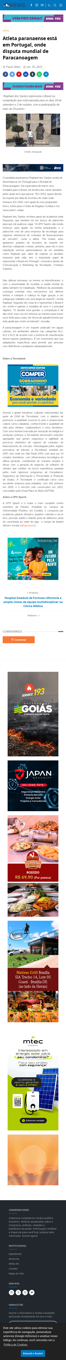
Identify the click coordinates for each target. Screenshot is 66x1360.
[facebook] (31, 5)
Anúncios (14, 1258)
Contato (13, 1268)
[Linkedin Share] (25, 74)
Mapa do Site (16, 1273)
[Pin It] (19, 74)
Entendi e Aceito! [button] (33, 1353)
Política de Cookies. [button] (16, 1344)
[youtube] (42, 5)
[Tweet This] (12, 74)
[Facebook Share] (5, 74)
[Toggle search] (55, 5)
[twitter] (32, 1292)
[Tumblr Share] (32, 74)
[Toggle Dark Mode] (49, 5)
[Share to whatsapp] (39, 74)
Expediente (15, 1253)
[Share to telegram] (46, 74)
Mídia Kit (14, 1263)
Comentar (20, 639)
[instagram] (36, 5)
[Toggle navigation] (60, 5)
